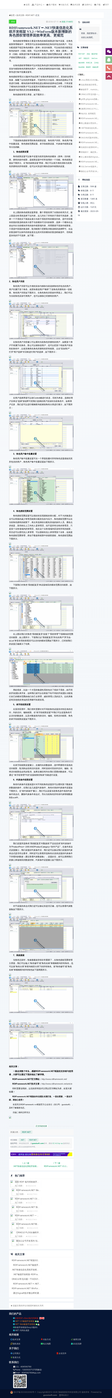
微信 (50, 1104)
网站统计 (65, 1395)
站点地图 (47, 1343)
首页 (28, 4)
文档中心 (88, 4)
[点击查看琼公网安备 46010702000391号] (12, 1392)
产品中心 (39, 4)
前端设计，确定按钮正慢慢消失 (94, 152)
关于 (107, 4)
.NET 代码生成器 (22, 1330)
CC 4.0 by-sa (57, 1143)
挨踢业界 (95, 67)
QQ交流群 (77, 1343)
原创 (13, 21)
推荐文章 (77, 1339)
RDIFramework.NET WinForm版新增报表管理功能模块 (37, 1288)
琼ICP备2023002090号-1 (25, 1392)
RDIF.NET (30, 15)
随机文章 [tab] (82, 74)
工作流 (96, 63)
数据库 (88, 67)
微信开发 (95, 54)
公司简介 (16, 1353)
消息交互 (86, 58)
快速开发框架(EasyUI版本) (26, 1327)
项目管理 (81, 63)
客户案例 (52, 4)
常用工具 (89, 63)
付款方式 (64, 4)
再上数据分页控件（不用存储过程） (96, 123)
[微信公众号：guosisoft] (54, 1381)
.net (35, 1104)
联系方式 (16, 1357)
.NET (22, 1140)
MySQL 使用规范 (88, 113)
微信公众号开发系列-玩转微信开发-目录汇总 (36, 1240)
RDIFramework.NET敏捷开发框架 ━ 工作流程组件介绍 (38, 1265)
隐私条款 (16, 1343)
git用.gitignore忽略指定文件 (93, 99)
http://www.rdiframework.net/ (54, 1079)
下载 (99, 4)
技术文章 (76, 4)
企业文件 (62, 1353)
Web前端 (81, 67)
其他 (88, 54)
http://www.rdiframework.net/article (57, 1084)
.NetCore (94, 58)
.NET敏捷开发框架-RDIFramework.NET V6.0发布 (36, 1274)
